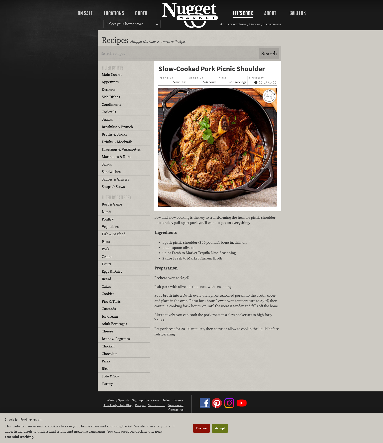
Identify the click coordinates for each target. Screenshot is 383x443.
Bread (106, 279)
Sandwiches (111, 171)
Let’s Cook (243, 13)
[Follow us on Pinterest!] (217, 407)
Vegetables (110, 226)
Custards (109, 308)
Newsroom (176, 405)
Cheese (107, 331)
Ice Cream (110, 316)
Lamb (106, 211)
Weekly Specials (118, 400)
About (270, 13)
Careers (297, 13)
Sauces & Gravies (115, 179)
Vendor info (156, 405)
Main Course (112, 74)
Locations (114, 13)
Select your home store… (126, 24)
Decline (201, 428)
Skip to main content (19, 3)
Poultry (108, 219)
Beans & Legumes (116, 338)
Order (141, 13)
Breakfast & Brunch (117, 127)
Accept (220, 428)
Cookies (108, 293)
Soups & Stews (113, 186)
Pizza (106, 361)
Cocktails (109, 112)
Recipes (140, 405)
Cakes (106, 286)
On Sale (85, 13)
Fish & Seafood (113, 234)
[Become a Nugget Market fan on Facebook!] (205, 407)
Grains (107, 256)
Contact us (176, 410)
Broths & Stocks (114, 134)
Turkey (107, 383)
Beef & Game (112, 204)
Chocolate (109, 353)
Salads (107, 164)
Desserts (108, 89)
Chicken (108, 346)
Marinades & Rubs (116, 156)
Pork (105, 249)
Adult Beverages (114, 323)
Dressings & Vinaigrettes (121, 149)
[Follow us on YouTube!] (242, 407)
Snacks (107, 119)
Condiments (111, 104)
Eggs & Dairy (112, 271)
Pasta (106, 241)
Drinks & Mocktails (117, 142)
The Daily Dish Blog (118, 405)
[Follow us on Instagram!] (229, 407)
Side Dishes (111, 97)
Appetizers (110, 82)
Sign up (137, 400)
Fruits (106, 264)
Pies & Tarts (111, 301)
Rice (105, 368)
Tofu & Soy (110, 376)
